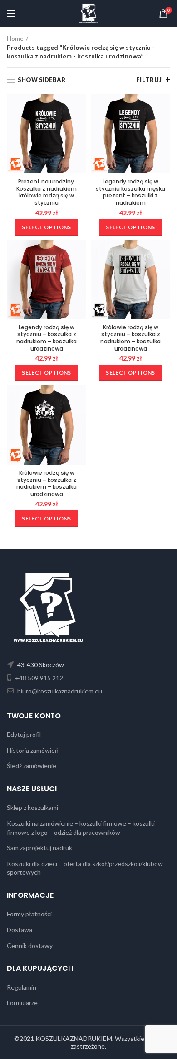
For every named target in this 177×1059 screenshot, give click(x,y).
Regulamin (21, 987)
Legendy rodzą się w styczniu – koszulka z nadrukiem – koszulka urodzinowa (46, 338)
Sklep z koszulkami (32, 807)
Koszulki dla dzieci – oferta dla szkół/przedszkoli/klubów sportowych (85, 868)
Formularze (22, 1002)
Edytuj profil (24, 734)
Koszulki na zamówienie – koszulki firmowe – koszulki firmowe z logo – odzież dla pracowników (81, 827)
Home (15, 38)
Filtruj (149, 79)
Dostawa (19, 930)
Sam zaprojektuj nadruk (39, 848)
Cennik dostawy (30, 945)
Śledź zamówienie (31, 766)
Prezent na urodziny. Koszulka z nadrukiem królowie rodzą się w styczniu (46, 192)
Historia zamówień (33, 750)
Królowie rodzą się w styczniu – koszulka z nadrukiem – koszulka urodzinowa (130, 338)
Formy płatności (29, 914)
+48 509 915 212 (38, 678)
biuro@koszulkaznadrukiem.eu (59, 691)
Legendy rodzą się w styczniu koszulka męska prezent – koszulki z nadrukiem (130, 192)
